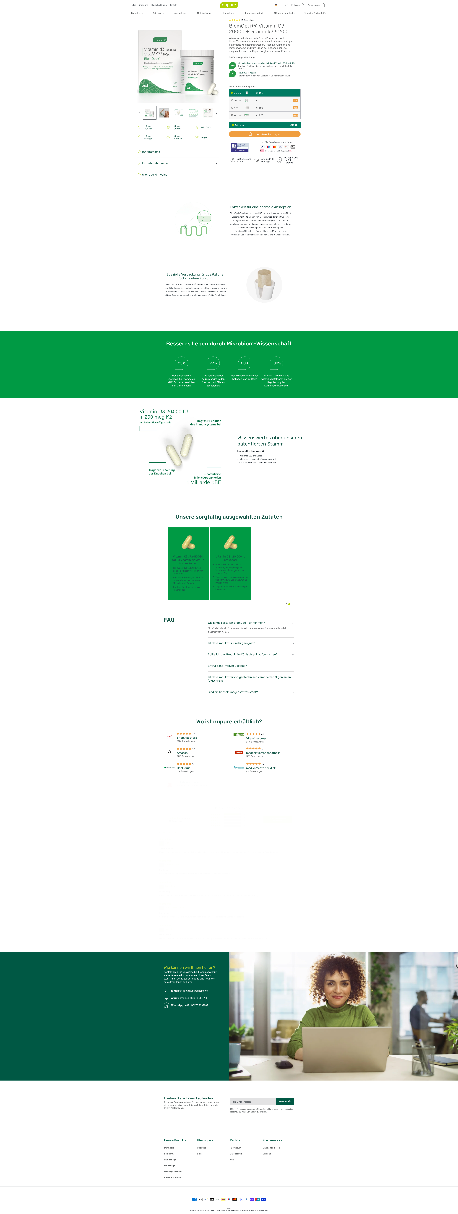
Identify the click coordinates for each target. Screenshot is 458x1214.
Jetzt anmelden (229, 624)
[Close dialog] (212, 585)
